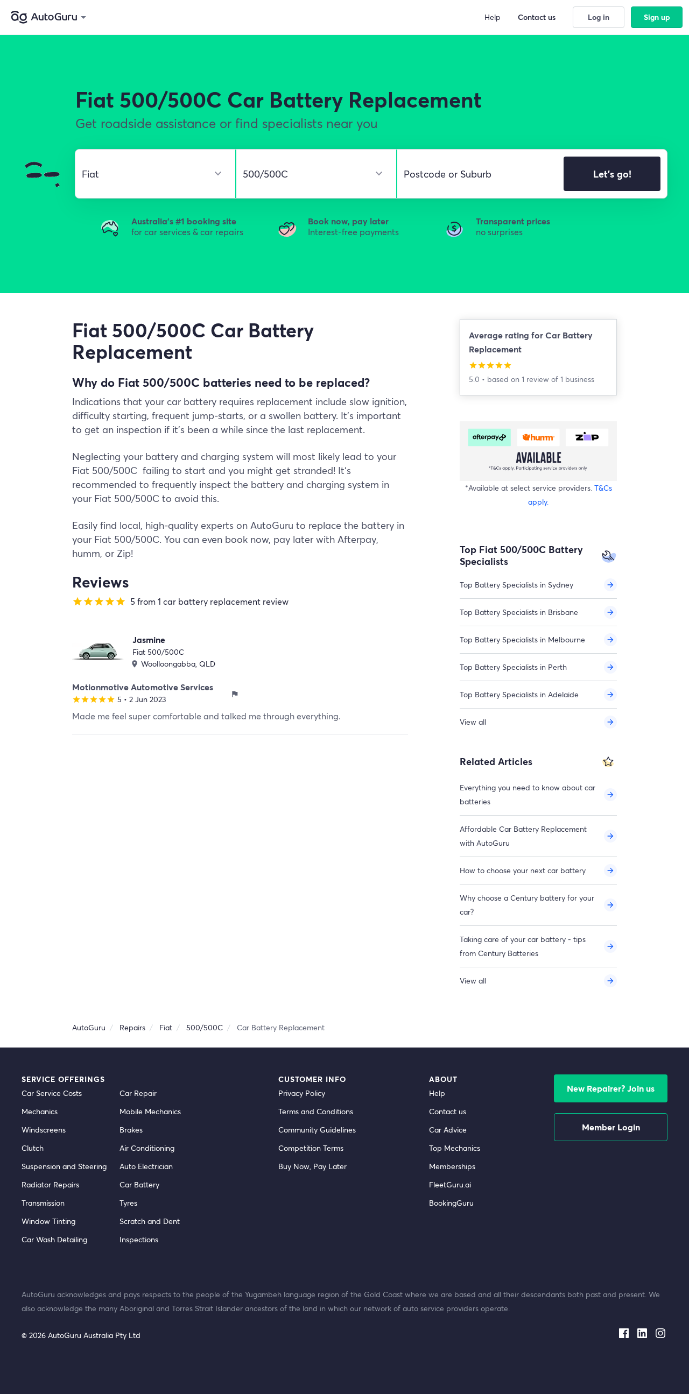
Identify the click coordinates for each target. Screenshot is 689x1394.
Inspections (138, 1239)
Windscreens (44, 1129)
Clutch (33, 1148)
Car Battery (139, 1184)
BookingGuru (451, 1203)
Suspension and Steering (64, 1166)
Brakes (131, 1129)
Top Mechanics (454, 1148)
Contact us (447, 1111)
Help (437, 1093)
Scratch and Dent (149, 1221)
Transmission (43, 1203)
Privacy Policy (301, 1093)
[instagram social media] (660, 1331)
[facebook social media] (624, 1331)
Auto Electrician (146, 1166)
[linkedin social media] (642, 1331)
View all (473, 722)
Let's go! (612, 173)
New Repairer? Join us (611, 1088)
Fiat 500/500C (158, 652)
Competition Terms (310, 1148)
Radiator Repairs (50, 1184)
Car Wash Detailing (54, 1239)
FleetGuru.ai (450, 1184)
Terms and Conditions (315, 1111)
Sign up (657, 17)
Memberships (452, 1166)
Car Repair (138, 1093)
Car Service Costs (52, 1093)
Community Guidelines (317, 1129)
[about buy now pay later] (538, 451)
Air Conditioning (146, 1148)
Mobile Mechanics (150, 1111)
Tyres (128, 1203)
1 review (536, 379)
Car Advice (448, 1129)
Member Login (611, 1127)
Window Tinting (48, 1221)
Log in (598, 17)
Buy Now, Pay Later (312, 1166)
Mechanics (40, 1111)
